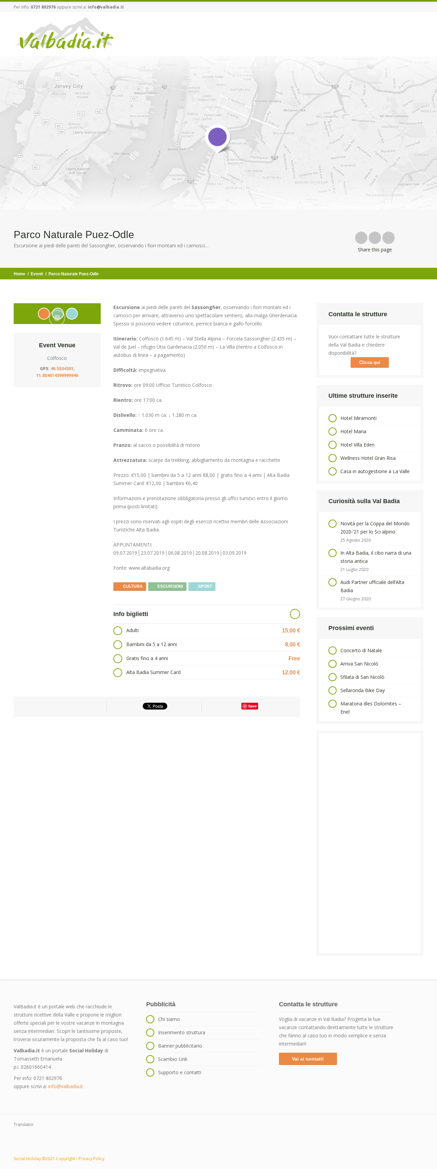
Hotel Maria (353, 431)
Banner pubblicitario (180, 1045)
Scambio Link (172, 1059)
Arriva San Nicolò (359, 663)
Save (252, 705)
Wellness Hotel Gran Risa (368, 458)
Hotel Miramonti (358, 418)
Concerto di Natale (361, 650)
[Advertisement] (369, 843)
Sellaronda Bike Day (362, 690)
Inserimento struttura (181, 1032)
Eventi (37, 274)
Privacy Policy (91, 1158)
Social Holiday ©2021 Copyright (44, 1158)
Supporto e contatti (179, 1072)
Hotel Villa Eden (357, 444)
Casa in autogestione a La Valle (375, 471)
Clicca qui (369, 362)
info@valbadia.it (106, 7)
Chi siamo (169, 1019)
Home (19, 274)
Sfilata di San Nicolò (362, 677)
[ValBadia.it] (64, 33)
